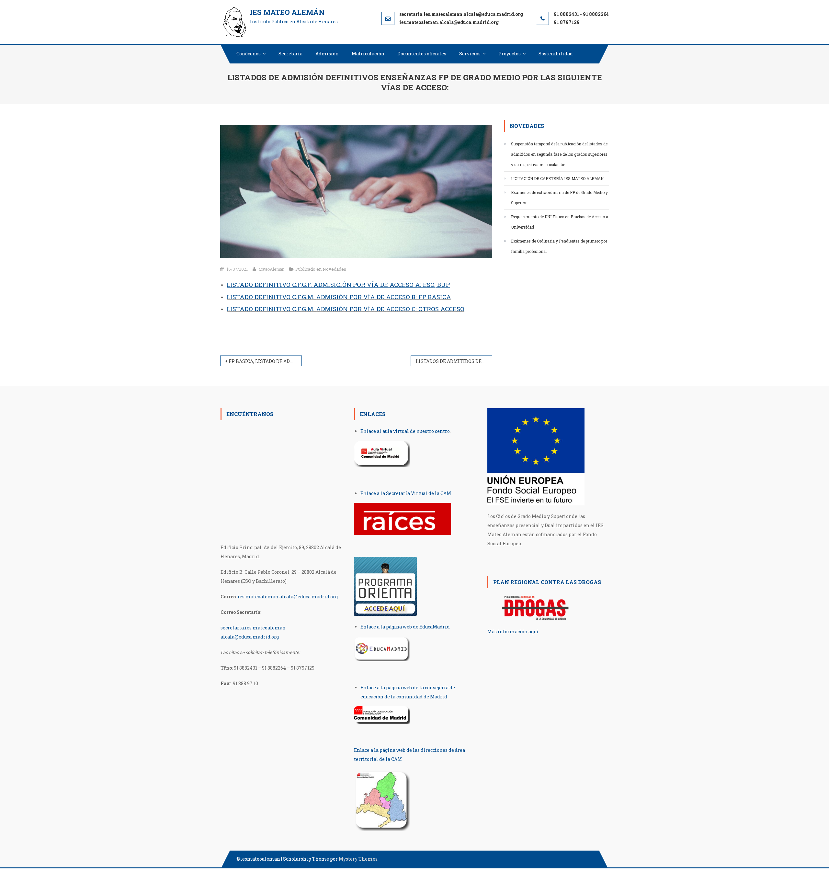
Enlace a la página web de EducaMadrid (405, 627)
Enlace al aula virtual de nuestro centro (405, 431)
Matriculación (368, 54)
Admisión (327, 54)
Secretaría (290, 54)
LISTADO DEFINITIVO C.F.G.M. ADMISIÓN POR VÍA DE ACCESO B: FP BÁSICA (339, 297)
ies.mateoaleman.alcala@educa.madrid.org (288, 596)
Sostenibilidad (556, 54)
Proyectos (509, 54)
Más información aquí (513, 631)
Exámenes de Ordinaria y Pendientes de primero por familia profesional (559, 246)
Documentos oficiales (421, 54)
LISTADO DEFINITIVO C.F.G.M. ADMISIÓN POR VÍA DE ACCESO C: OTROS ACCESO (345, 309)
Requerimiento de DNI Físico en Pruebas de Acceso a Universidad (559, 222)
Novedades (334, 269)
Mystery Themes (358, 859)
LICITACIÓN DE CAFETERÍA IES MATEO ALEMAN (557, 178)
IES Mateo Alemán (287, 12)
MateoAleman (271, 269)
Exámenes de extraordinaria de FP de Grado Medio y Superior (559, 197)
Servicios (470, 54)
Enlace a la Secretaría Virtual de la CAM (405, 493)
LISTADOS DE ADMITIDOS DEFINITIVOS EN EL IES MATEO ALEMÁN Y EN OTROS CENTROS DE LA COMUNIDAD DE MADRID (454, 361)
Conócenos (248, 54)
